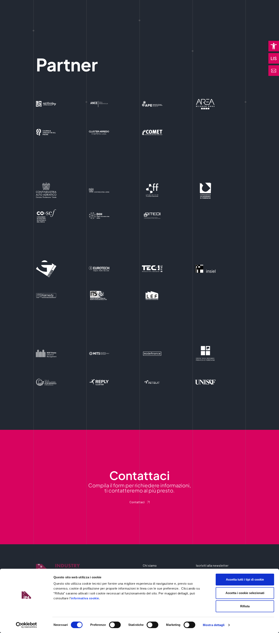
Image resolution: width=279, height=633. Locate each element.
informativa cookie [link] (85, 598)
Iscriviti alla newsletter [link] (212, 565)
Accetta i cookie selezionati (244, 593)
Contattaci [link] (137, 502)
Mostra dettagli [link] (214, 625)
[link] (273, 46)
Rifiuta (245, 606)
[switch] (115, 625)
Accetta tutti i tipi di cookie (245, 579)
